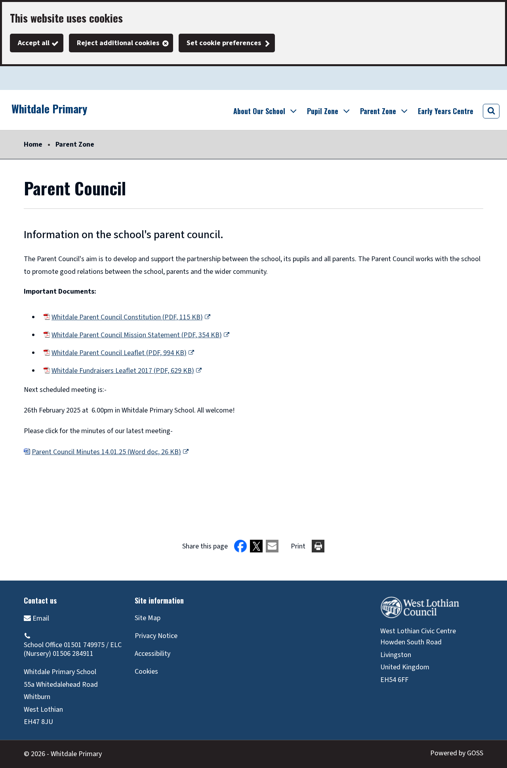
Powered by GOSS (456, 753)
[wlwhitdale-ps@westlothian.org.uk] (36, 618)
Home (33, 144)
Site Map (147, 618)
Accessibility (152, 654)
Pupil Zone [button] (322, 111)
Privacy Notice (156, 636)
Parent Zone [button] (378, 111)
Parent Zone (74, 144)
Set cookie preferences (224, 43)
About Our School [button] (259, 111)
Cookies (146, 671)
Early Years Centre (445, 111)
